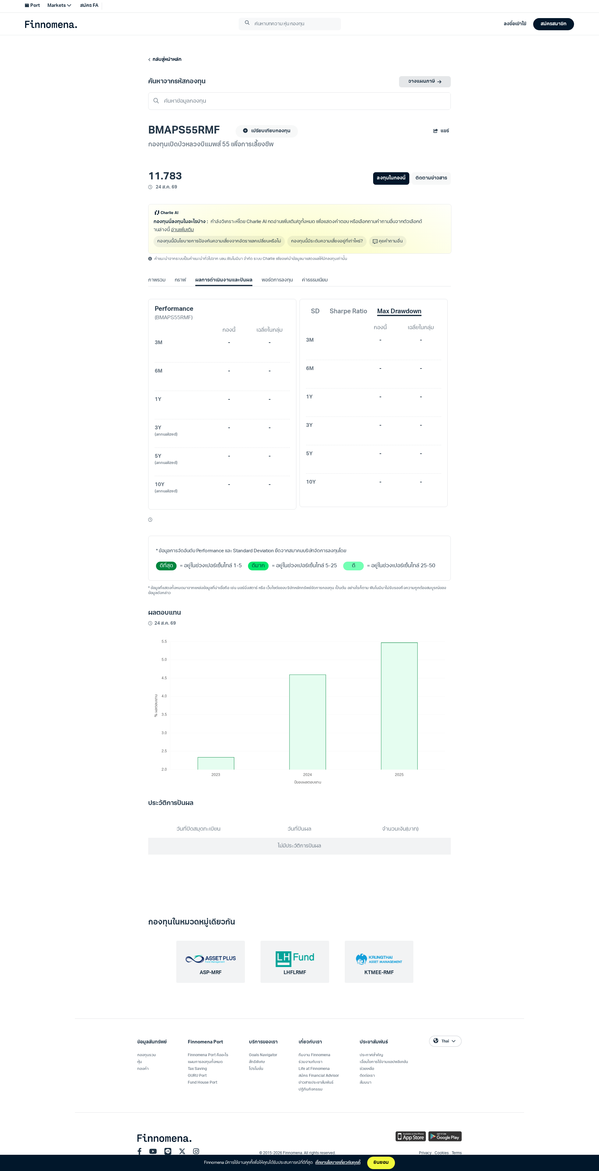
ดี (353, 565)
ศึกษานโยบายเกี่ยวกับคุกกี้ (337, 1163)
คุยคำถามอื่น (391, 241)
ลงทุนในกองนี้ (391, 178)
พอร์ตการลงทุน (277, 280)
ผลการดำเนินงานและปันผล (223, 280)
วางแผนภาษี (421, 81)
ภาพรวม (156, 280)
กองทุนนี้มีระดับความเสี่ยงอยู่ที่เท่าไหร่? (327, 241)
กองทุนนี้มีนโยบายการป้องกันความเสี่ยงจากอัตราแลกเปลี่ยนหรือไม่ (219, 241)
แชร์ (445, 131)
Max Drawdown (399, 312)
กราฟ (180, 280)
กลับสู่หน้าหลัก (166, 59)
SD (315, 312)
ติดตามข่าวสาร (431, 178)
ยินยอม (381, 1162)
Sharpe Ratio (348, 312)
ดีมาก (258, 565)
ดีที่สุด (166, 565)
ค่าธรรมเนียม (315, 280)
